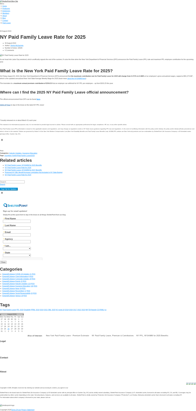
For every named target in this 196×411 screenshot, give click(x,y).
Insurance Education (29, 153)
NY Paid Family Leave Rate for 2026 (18, 168)
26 (8, 329)
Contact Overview (6, 360)
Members (5, 13)
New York (11, 156)
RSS (33, 274)
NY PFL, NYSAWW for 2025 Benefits (152, 336)
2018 (67, 310)
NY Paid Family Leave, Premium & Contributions (113, 336)
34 (21, 288)
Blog (4, 18)
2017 (75, 310)
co (105, 310)
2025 (33, 156)
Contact (5, 21)
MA (87, 310)
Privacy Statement (27, 410)
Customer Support (6, 362)
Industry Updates (15, 153)
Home (4, 6)
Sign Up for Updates (9, 189)
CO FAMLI (100, 310)
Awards (94, 310)
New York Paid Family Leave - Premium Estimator (67, 336)
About (4, 16)
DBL (49, 310)
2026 (71, 310)
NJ (57, 310)
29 (30, 279)
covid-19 (61, 310)
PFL (18, 310)
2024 (6, 156)
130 (32, 286)
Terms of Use (4, 344)
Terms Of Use (16, 410)
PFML (33, 310)
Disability (27, 310)
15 (22, 281)
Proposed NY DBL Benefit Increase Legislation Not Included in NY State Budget (33, 172)
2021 (46, 310)
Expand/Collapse (8, 274)
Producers (6, 8)
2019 (37, 310)
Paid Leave (6, 23)
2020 (22, 310)
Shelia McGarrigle (16, 45)
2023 (83, 310)
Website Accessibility (7, 351)
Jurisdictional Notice (7, 346)
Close (3, 262)
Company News (6, 376)
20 (32, 293)
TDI (89, 310)
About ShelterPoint (7, 374)
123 (29, 284)
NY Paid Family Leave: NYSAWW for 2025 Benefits (23, 165)
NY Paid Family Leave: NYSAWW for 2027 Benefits (23, 170)
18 (22, 296)
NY (16, 156)
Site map (3, 365)
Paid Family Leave (24, 156)
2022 (79, 310)
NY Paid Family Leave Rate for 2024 (18, 175)
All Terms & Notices (7, 348)
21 (31, 274)
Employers (6, 11)
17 (25, 291)
